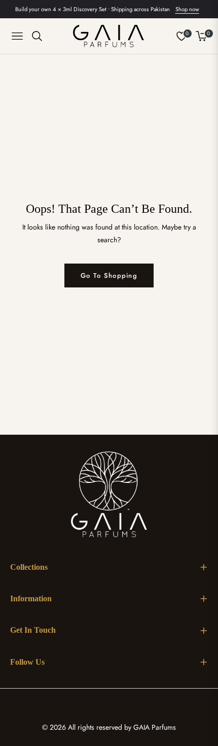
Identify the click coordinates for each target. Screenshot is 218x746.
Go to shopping (109, 275)
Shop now (187, 9)
